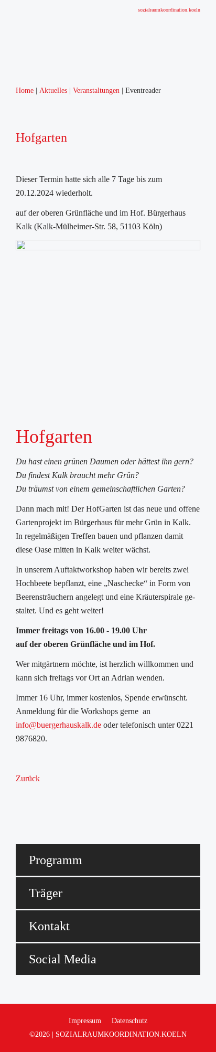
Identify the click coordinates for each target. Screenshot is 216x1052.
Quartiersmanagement (36, 484)
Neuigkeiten (20, 402)
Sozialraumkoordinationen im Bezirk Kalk (70, 457)
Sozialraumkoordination (39, 157)
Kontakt (13, 566)
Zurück (28, 778)
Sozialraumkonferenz (35, 389)
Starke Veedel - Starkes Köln (47, 470)
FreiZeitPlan (20, 702)
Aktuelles (15, 334)
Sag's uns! (17, 648)
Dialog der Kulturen (33, 239)
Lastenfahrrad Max (31, 716)
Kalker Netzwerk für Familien (50, 293)
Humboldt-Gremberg (35, 143)
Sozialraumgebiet (28, 129)
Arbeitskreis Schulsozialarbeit (49, 211)
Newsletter (18, 416)
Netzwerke (18, 184)
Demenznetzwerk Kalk (38, 320)
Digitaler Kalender (30, 743)
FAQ (8, 539)
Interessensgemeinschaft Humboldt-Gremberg (76, 621)
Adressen (15, 580)
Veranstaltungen (26, 430)
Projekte (13, 675)
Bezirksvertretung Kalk (38, 634)
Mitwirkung (19, 661)
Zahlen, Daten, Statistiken (42, 170)
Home (10, 102)
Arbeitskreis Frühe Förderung (49, 225)
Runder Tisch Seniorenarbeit (47, 279)
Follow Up (18, 375)
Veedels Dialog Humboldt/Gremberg (61, 361)
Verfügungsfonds (28, 525)
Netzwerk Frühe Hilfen (38, 307)
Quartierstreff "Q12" (34, 730)
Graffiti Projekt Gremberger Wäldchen (63, 689)
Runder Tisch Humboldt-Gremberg (58, 198)
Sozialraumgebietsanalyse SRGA (55, 348)
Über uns (15, 116)
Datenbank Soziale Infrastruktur (52, 607)
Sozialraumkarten (29, 593)
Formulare (17, 552)
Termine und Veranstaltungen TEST (60, 443)
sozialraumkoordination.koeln (169, 10)
